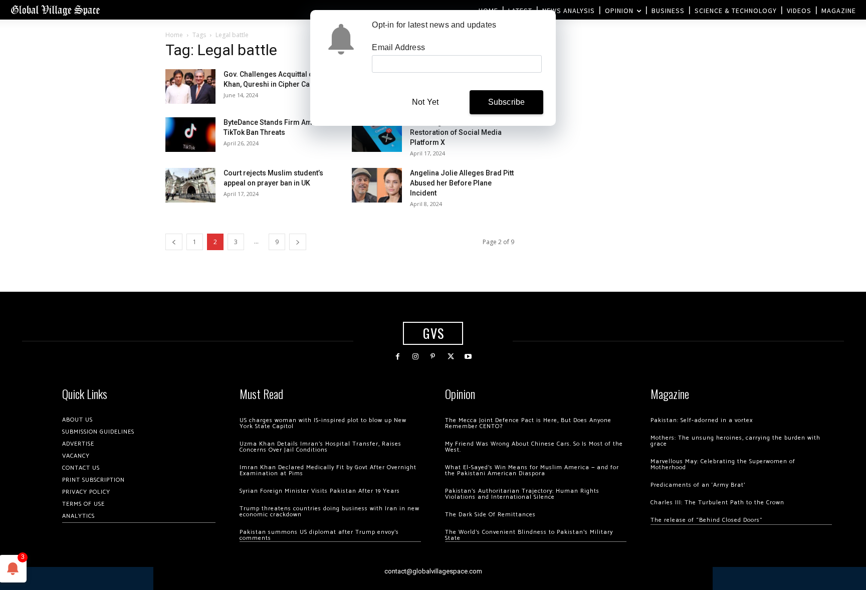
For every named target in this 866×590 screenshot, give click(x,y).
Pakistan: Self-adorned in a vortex (702, 420)
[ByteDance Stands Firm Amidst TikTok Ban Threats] (190, 134)
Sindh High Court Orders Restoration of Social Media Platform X (456, 132)
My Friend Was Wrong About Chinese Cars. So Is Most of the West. (534, 447)
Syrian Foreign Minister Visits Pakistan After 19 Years (320, 491)
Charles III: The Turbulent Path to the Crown (717, 502)
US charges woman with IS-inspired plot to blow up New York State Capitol (323, 423)
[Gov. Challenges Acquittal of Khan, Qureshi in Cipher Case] (190, 86)
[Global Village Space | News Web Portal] (55, 10)
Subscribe (506, 102)
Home (174, 35)
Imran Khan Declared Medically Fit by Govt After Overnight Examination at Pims (328, 470)
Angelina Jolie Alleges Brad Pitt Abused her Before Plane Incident (462, 183)
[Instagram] (415, 356)
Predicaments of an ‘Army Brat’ (698, 485)
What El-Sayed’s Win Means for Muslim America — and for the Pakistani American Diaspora (532, 470)
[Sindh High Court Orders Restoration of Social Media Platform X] (377, 134)
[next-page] (297, 242)
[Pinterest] (432, 356)
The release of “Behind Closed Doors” (707, 520)
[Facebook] (397, 356)
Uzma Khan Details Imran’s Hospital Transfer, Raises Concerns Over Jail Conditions (320, 447)
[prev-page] (173, 242)
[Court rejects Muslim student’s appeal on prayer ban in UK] (190, 185)
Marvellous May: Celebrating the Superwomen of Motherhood (723, 464)
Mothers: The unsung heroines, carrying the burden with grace (735, 441)
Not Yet (425, 102)
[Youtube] (468, 356)
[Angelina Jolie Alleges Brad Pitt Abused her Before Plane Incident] (377, 185)
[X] (451, 356)
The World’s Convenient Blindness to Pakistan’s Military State (529, 535)
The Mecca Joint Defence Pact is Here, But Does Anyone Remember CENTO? (528, 423)
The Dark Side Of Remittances (490, 514)
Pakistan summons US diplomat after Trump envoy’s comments (319, 535)
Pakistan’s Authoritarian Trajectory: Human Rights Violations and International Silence (522, 494)
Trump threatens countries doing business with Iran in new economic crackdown (329, 511)
